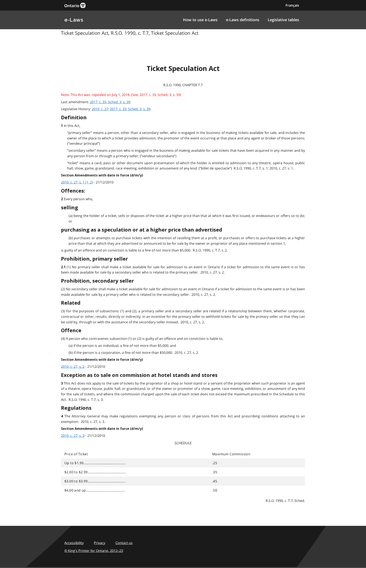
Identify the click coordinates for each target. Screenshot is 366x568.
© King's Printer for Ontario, (93, 550)
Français (292, 5)
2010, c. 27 (100, 109)
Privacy (99, 542)
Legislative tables (283, 19)
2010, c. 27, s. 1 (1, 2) (77, 182)
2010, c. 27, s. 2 (73, 366)
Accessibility (74, 542)
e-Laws (73, 20)
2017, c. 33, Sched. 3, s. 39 (110, 102)
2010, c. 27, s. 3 (73, 435)
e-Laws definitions (242, 19)
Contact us (124, 542)
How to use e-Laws (200, 19)
